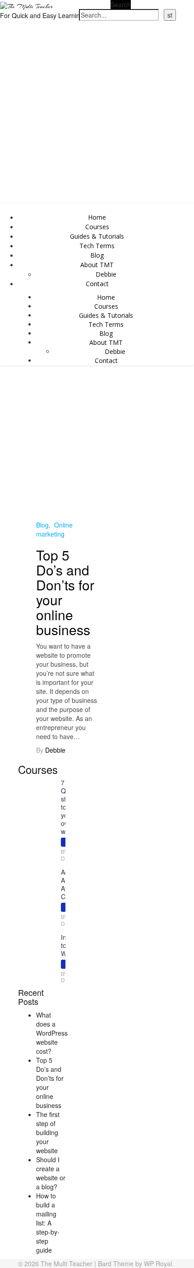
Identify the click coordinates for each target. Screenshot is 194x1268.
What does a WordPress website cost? (52, 1033)
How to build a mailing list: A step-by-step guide (48, 1222)
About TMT (97, 264)
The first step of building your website (48, 1132)
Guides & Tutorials (97, 236)
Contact (97, 283)
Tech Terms (97, 245)
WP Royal (158, 1263)
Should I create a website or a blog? (50, 1173)
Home (97, 217)
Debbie (106, 274)
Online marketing (54, 529)
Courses (97, 226)
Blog (97, 255)
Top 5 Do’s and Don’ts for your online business (65, 592)
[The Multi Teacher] (26, 5)
